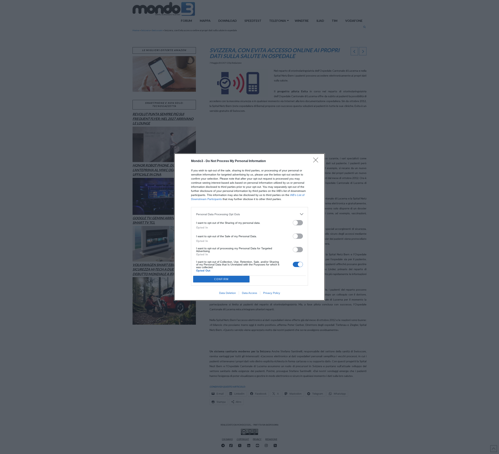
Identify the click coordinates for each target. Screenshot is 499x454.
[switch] (298, 222)
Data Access (249, 292)
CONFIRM (221, 279)
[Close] (317, 161)
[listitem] (249, 214)
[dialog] (249, 227)
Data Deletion (227, 292)
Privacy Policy (271, 292)
